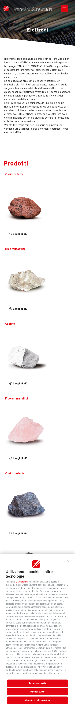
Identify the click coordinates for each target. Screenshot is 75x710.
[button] (68, 561)
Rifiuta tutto (37, 691)
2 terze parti (22, 582)
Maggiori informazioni (38, 700)
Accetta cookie (37, 683)
